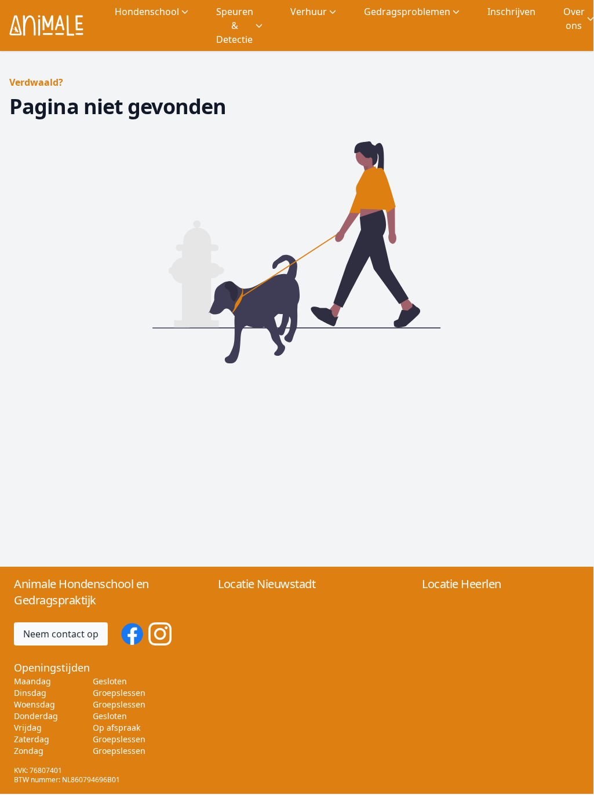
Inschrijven (511, 11)
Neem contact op (61, 634)
